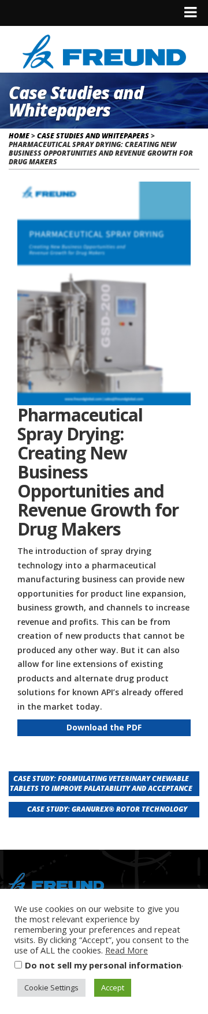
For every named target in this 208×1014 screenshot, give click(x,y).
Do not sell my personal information (103, 965)
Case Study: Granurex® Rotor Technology (107, 809)
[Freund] (104, 50)
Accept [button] (112, 987)
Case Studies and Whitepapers (93, 136)
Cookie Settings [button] (51, 987)
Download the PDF (104, 727)
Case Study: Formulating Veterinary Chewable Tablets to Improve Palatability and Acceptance (101, 783)
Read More (126, 950)
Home (19, 136)
